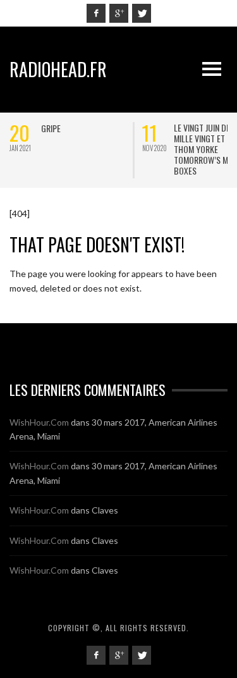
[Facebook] (96, 13)
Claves (105, 510)
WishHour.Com (39, 422)
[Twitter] (141, 13)
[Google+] (118, 13)
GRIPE (51, 128)
